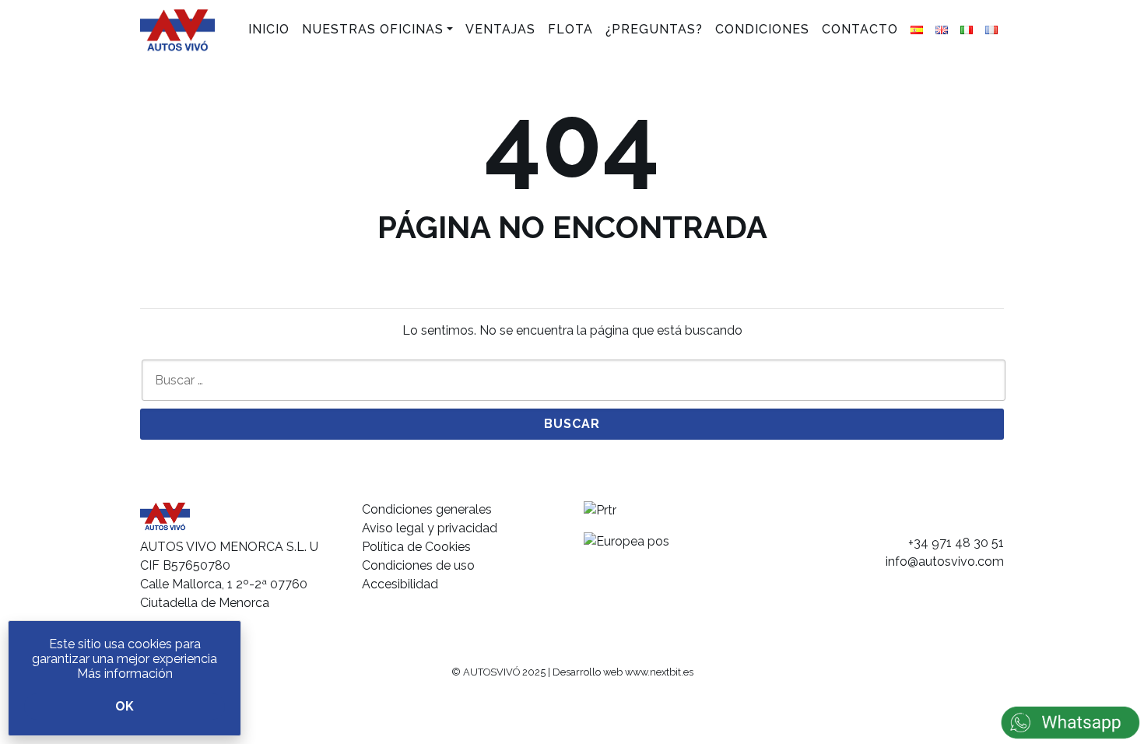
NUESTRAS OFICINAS (373, 29)
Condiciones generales (427, 509)
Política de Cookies (416, 546)
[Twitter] (995, 517)
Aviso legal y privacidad (429, 528)
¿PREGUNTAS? (654, 29)
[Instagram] (965, 517)
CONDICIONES (762, 29)
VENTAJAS (500, 29)
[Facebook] (934, 517)
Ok (124, 706)
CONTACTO (860, 29)
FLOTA (570, 29)
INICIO (269, 29)
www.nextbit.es (659, 672)
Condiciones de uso (418, 565)
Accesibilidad (400, 584)
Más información (125, 673)
